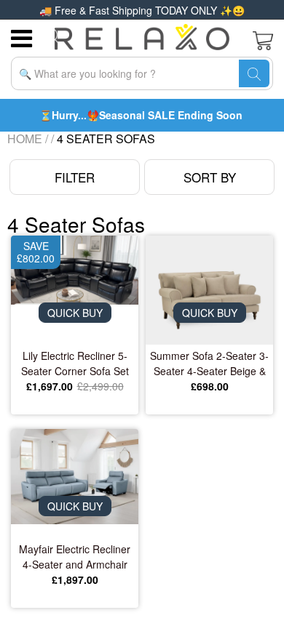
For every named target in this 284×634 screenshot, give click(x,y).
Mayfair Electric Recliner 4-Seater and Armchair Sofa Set (74, 557)
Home (24, 138)
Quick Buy (75, 312)
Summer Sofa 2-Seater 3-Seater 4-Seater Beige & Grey (209, 363)
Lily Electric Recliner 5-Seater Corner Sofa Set (75, 363)
